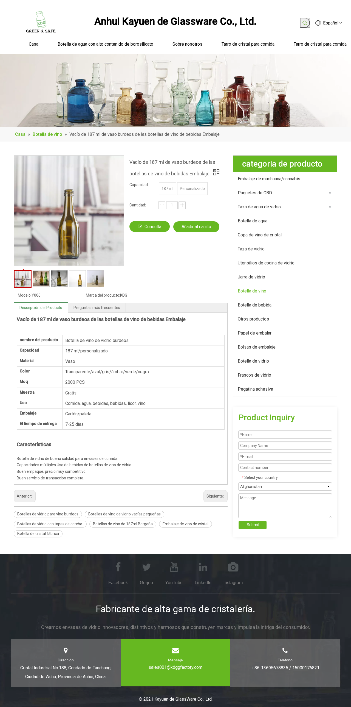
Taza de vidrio (251, 249)
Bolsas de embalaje (257, 347)
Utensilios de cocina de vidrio (266, 263)
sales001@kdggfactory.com (175, 667)
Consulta (153, 226)
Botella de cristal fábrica (38, 533)
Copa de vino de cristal (260, 234)
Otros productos (253, 319)
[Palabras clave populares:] (305, 23)
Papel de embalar (254, 333)
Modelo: (25, 295)
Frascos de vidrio (254, 375)
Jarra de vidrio (251, 277)
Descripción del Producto (40, 307)
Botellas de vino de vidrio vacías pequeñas (124, 514)
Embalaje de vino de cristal (185, 524)
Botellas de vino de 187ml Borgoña (123, 524)
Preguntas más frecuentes (96, 307)
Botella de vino (252, 291)
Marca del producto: (103, 295)
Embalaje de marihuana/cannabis (269, 178)
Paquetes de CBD (255, 192)
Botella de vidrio (253, 361)
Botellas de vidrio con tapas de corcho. (50, 524)
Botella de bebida (254, 305)
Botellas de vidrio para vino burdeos (47, 514)
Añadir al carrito (196, 226)
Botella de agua (252, 220)
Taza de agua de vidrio (259, 206)
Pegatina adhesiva (255, 389)
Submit (253, 525)
